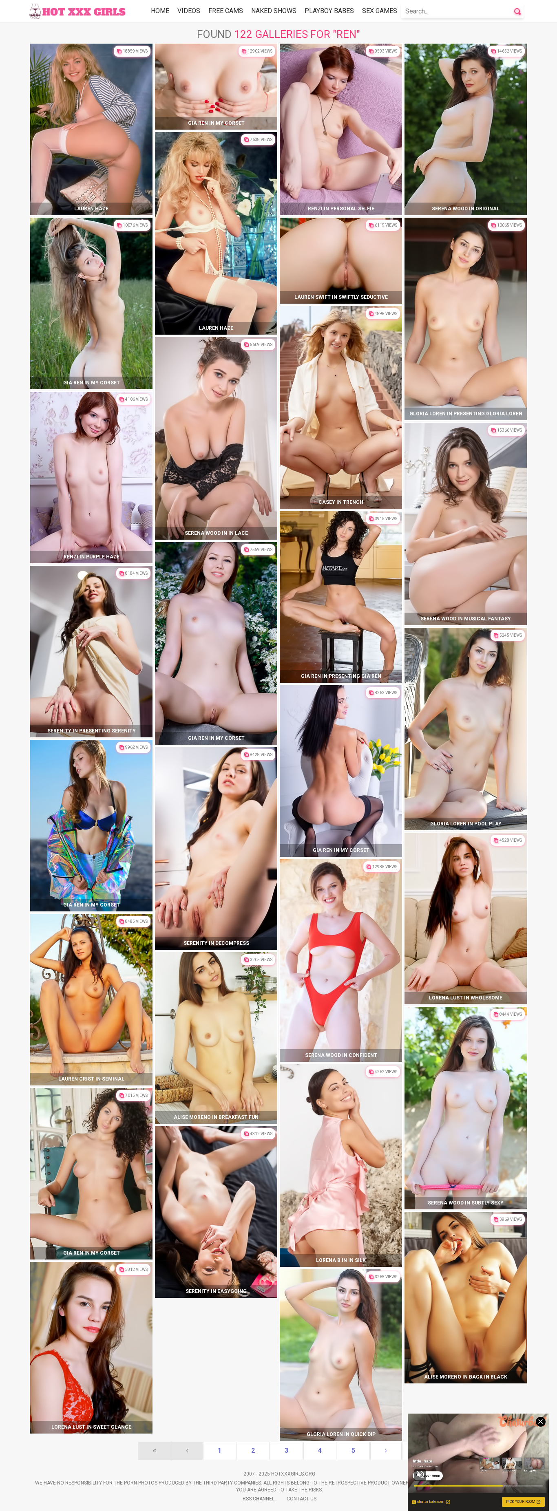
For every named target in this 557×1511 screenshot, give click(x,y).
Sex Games (379, 11)
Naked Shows (273, 11)
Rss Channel (258, 1499)
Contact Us (301, 1499)
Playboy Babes (329, 11)
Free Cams (225, 11)
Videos (188, 11)
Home (160, 11)
